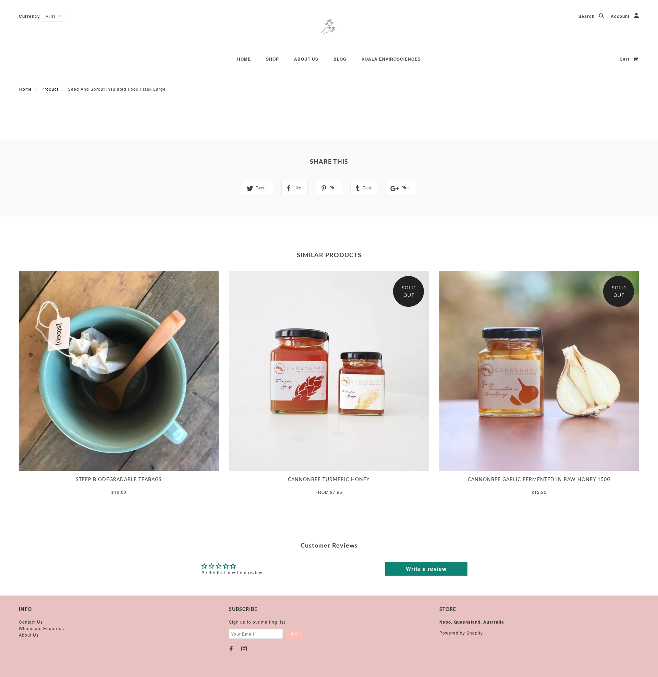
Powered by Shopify (461, 633)
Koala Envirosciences (391, 59)
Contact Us (31, 622)
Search (587, 16)
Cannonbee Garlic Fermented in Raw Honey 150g (539, 479)
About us (306, 59)
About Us (29, 635)
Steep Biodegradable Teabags (119, 479)
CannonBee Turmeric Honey (329, 479)
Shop (272, 59)
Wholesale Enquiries (41, 628)
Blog (339, 59)
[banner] (329, 27)
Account (621, 16)
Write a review (426, 569)
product (49, 89)
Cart (625, 59)
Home (244, 59)
